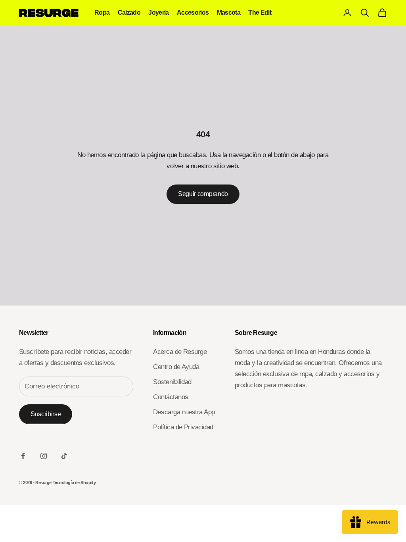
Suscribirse (46, 414)
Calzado (129, 12)
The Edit (259, 12)
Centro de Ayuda (176, 367)
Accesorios (193, 12)
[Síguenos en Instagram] (44, 456)
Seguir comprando (203, 193)
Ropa (102, 12)
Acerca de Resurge (180, 352)
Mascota (229, 12)
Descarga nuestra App (184, 412)
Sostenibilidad (172, 382)
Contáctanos (170, 397)
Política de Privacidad (183, 427)
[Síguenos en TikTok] (64, 456)
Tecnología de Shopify (74, 482)
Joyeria (158, 12)
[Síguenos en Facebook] (23, 456)
